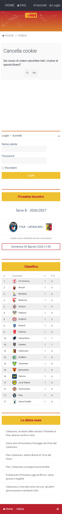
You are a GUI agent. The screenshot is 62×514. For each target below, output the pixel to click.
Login (5, 135)
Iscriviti (17, 135)
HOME (9, 5)
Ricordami (11, 167)
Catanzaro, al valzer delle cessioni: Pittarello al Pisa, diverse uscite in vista (31, 433)
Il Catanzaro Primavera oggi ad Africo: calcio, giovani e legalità (30, 477)
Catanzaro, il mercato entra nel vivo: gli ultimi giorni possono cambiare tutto (30, 488)
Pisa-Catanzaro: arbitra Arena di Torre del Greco (28, 457)
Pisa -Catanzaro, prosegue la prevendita (27, 467)
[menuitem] (21, 5)
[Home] (31, 15)
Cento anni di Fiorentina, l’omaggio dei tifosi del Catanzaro (31, 445)
